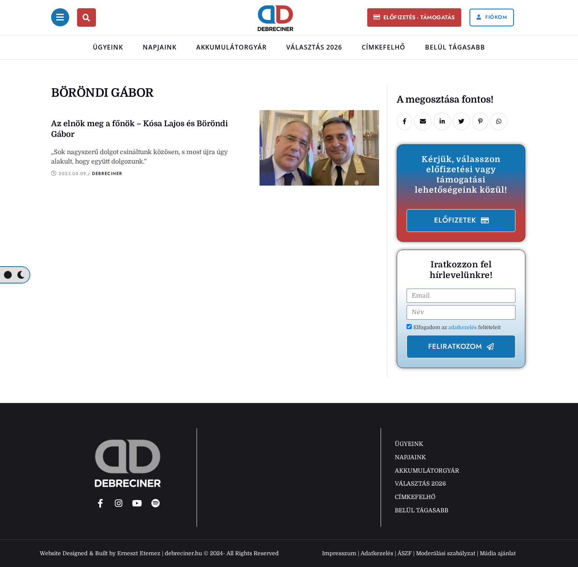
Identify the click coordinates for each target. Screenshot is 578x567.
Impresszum (339, 553)
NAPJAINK (160, 47)
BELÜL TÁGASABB (455, 47)
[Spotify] (155, 503)
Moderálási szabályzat (445, 553)
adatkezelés (463, 327)
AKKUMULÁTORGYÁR (231, 47)
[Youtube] (137, 503)
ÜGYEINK (108, 47)
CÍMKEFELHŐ (383, 47)
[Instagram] (118, 503)
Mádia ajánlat (498, 553)
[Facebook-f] (100, 503)
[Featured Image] (319, 147)
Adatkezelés (377, 553)
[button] (414, 17)
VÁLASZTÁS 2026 (314, 47)
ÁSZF (405, 553)
